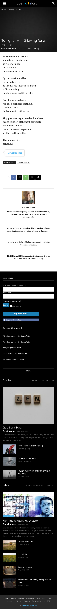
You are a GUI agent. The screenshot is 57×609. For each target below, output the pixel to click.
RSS (48, 601)
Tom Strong (8, 431)
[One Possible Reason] (9, 461)
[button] (53, 3)
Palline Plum (10, 49)
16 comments (15, 152)
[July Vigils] (9, 557)
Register (6, 598)
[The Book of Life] (9, 545)
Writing (11, 10)
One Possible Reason (27, 458)
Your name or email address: (14, 286)
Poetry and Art (8, 516)
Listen (18, 347)
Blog (50, 598)
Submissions (41, 598)
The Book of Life (23, 336)
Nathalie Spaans (9, 359)
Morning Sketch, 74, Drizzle (20, 520)
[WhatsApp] (25, 177)
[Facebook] (13, 177)
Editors (21, 598)
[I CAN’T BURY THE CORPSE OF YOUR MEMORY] (9, 474)
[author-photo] (28, 204)
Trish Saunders (9, 336)
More (28, 371)
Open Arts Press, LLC (29, 606)
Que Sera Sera (12, 427)
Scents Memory (25, 567)
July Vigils (22, 554)
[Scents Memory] (9, 570)
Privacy (18, 601)
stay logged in (16, 306)
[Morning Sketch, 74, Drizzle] (28, 504)
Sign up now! (20, 313)
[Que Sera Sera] (28, 405)
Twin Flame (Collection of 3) (30, 446)
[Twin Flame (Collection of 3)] (9, 449)
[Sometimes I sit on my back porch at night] (9, 583)
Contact (10, 601)
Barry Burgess (8, 347)
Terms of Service (38, 601)
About (13, 598)
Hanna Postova (23, 162)
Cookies (27, 601)
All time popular (47, 380)
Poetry (18, 10)
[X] (19, 177)
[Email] (32, 177)
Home (3, 10)
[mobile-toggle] (4, 3)
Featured (34, 380)
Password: (7, 293)
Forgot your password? (12, 301)
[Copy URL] (38, 177)
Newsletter (30, 598)
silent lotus (7, 353)
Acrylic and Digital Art (34, 485)
